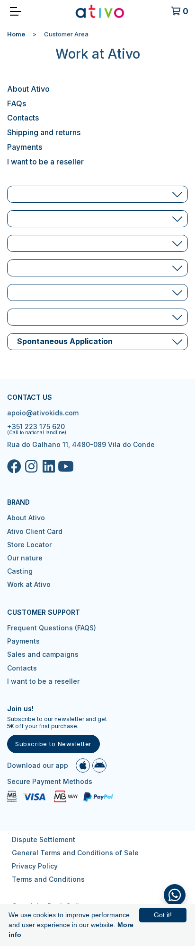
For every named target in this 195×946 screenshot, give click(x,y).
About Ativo (28, 89)
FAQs (16, 103)
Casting (20, 571)
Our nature (25, 558)
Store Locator (29, 545)
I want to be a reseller (45, 161)
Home (16, 34)
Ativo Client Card (34, 531)
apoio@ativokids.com (43, 413)
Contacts (23, 117)
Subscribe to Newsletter (53, 744)
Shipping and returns (43, 132)
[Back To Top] (175, 895)
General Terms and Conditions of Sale (75, 853)
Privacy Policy (35, 866)
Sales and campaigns (43, 654)
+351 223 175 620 (36, 426)
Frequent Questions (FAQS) (51, 628)
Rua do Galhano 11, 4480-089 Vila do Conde (81, 444)
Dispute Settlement (43, 839)
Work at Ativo (29, 584)
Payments (24, 147)
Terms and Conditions (48, 879)
